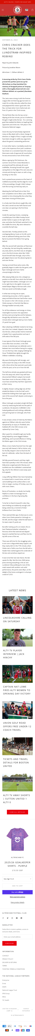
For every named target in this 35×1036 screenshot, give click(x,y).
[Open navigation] (3, 10)
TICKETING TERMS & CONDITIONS (13, 969)
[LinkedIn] (21, 918)
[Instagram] (12, 918)
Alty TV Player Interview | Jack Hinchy (13, 654)
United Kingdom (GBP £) (9, 1010)
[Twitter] (7, 918)
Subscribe (9, 943)
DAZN (4, 987)
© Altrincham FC (17, 1015)
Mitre (4, 997)
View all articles (17, 812)
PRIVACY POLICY (7, 959)
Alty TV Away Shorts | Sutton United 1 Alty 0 (16, 799)
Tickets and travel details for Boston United (16, 763)
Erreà (4, 983)
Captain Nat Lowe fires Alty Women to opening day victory (17, 690)
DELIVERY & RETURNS (9, 962)
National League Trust (9, 990)
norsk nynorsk (26, 1010)
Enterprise (5, 980)
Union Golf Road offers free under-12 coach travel (17, 726)
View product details (17, 902)
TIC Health (5, 1000)
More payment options (17, 897)
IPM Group (6, 993)
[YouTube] (17, 918)
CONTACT (5, 956)
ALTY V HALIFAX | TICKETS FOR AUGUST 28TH (17, 2)
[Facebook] (3, 918)
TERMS (4, 966)
